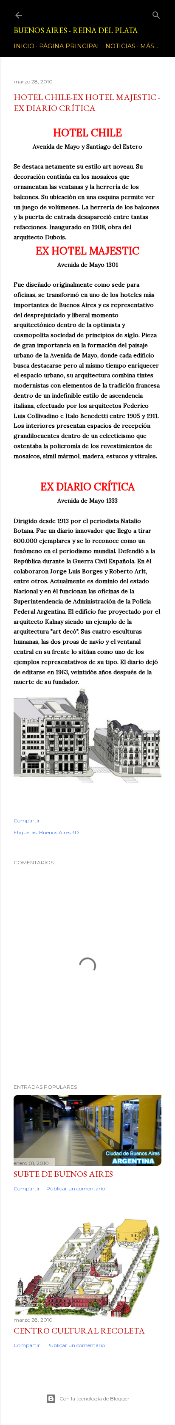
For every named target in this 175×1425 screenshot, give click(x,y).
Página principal (70, 46)
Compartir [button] (27, 820)
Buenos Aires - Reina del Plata (76, 30)
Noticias (120, 46)
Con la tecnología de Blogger (94, 1398)
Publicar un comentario (75, 1188)
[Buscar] (156, 13)
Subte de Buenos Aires (63, 1173)
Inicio (24, 46)
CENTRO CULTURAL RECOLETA (79, 1330)
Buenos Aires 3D (59, 832)
